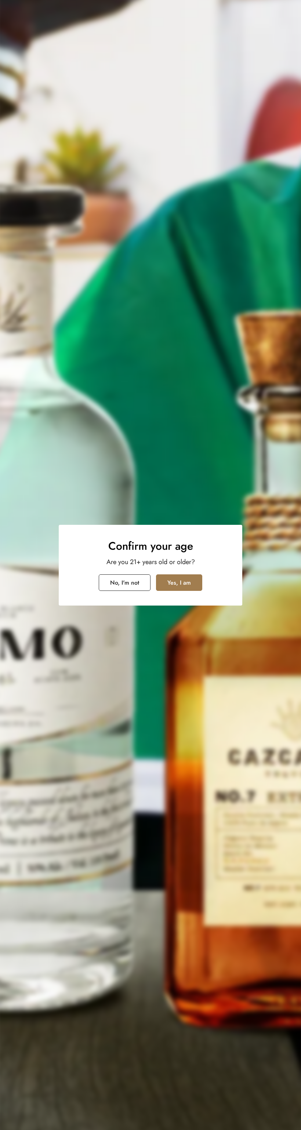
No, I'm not (124, 582)
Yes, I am (179, 582)
